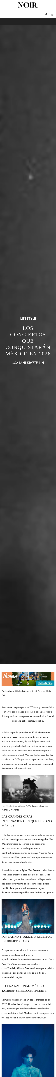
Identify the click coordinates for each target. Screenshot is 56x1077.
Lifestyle (28, 318)
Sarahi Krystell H (29, 362)
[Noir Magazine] (28, 5)
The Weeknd (8, 806)
